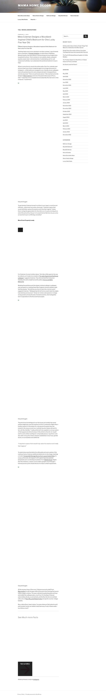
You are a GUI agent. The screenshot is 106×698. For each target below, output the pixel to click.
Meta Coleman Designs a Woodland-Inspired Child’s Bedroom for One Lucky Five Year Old (36, 40)
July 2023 (65, 120)
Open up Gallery (25, 664)
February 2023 (66, 128)
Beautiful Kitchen (63, 15)
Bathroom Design (51, 15)
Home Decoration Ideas (24, 15)
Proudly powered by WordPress (33, 694)
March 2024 (66, 97)
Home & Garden (75, 15)
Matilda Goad (48, 460)
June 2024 (65, 88)
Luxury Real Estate (23, 19)
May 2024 (65, 91)
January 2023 (66, 131)
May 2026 (65, 73)
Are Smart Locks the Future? (70, 64)
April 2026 (65, 76)
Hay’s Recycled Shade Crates (33, 599)
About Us (33, 19)
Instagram (36, 679)
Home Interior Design (38, 15)
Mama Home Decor (34, 5)
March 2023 (66, 126)
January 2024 (66, 102)
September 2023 (67, 114)
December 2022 (67, 134)
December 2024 (67, 85)
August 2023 (66, 117)
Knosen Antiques (34, 53)
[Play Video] (20, 230)
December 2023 (67, 105)
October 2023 (66, 111)
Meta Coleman (27, 76)
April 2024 (65, 94)
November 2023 (67, 108)
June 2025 (65, 82)
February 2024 (66, 99)
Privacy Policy (20, 694)
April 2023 (65, 123)
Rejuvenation (21, 591)
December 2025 (67, 79)
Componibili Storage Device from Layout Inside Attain (39, 456)
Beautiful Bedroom (67, 146)
